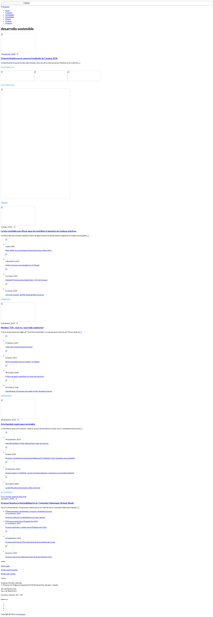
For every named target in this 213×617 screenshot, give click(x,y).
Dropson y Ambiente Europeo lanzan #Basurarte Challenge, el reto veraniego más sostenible (40, 458)
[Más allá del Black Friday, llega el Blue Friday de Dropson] (9, 437)
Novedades (9, 15)
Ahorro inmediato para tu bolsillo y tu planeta (22, 362)
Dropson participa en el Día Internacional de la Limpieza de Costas (30, 542)
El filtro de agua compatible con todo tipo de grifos (24, 376)
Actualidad (9, 17)
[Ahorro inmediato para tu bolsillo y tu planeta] (9, 356)
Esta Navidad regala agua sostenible (18, 424)
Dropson (8, 23)
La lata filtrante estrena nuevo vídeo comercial (22, 488)
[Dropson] (106, 7)
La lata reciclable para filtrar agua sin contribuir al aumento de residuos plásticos (38, 231)
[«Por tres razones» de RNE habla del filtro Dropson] (9, 289)
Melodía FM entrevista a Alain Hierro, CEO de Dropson (26, 280)
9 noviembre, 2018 (8, 54)
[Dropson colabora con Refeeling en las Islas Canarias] (28, 511)
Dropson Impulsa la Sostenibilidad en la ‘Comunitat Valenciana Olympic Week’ (37, 503)
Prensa (8, 19)
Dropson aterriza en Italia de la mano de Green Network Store (28, 557)
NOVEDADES (6, 396)
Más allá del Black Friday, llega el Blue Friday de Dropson (26, 443)
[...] (79, 63)
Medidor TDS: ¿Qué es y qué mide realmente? (22, 327)
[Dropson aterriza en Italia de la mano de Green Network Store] (9, 551)
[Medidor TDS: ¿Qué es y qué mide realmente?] (18, 321)
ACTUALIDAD (6, 492)
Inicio (7, 10)
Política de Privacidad (9, 570)
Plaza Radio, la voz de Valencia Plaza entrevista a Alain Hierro (28, 250)
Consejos (8, 13)
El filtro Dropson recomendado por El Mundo (22, 265)
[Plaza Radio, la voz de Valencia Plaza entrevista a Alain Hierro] (9, 244)
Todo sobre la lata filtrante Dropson (19, 347)
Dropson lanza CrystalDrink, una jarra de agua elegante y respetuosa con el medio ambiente (39, 473)
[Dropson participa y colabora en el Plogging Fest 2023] (21, 521)
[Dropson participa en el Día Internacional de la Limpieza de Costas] (9, 536)
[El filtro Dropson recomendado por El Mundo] (9, 259)
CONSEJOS (5, 299)
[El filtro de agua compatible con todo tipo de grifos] (9, 370)
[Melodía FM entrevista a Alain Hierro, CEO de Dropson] (9, 274)
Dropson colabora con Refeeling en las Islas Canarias (25, 517)
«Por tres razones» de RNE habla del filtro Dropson (24, 295)
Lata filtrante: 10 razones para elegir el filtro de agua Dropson (28, 391)
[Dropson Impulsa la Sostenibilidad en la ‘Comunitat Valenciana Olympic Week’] (13, 496)
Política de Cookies (8, 574)
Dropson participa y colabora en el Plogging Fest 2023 (25, 527)
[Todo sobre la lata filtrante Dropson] (9, 341)
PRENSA (4, 203)
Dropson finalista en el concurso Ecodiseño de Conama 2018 (29, 58)
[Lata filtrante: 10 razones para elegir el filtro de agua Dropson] (9, 385)
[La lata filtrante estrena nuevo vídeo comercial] (9, 482)
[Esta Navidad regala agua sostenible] (18, 418)
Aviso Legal (5, 566)
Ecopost (8, 21)
